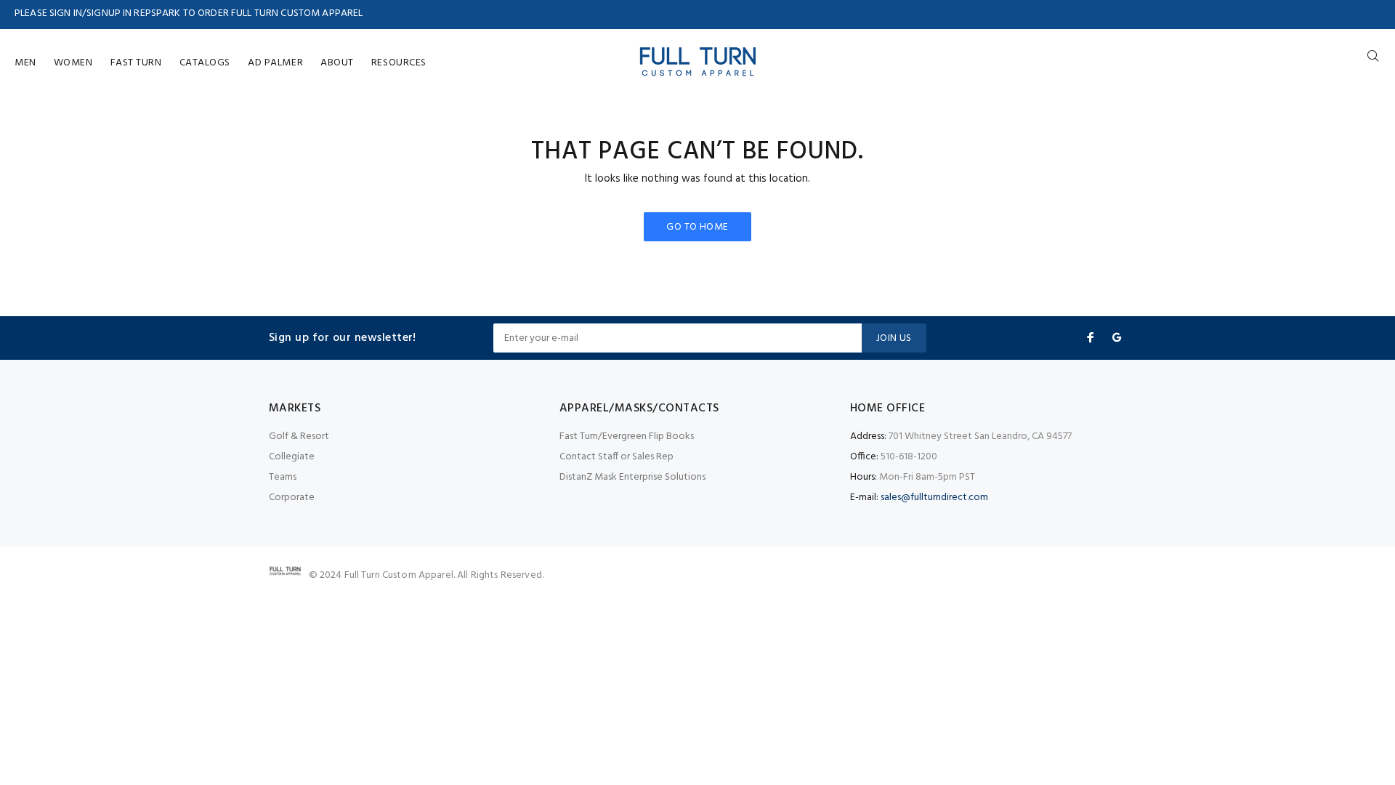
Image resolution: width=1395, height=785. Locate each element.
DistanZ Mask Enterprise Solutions (632, 477)
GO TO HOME (697, 227)
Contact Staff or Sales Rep (616, 456)
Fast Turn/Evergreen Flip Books (626, 436)
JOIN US (894, 338)
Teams (282, 477)
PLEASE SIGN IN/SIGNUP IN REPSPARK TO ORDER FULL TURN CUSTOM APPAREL (189, 13)
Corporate (292, 497)
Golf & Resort (299, 436)
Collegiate (292, 456)
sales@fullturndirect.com (934, 497)
